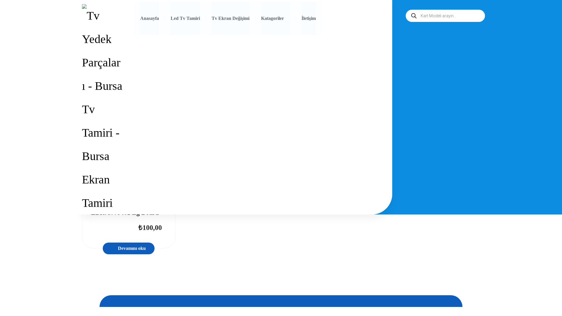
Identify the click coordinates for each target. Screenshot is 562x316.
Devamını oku (132, 248)
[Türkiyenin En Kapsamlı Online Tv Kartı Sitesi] (102, 109)
